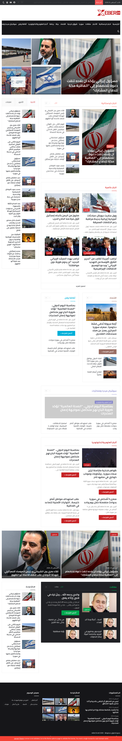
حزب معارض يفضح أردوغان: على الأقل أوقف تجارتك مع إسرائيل (19, 86)
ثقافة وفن (22, 24)
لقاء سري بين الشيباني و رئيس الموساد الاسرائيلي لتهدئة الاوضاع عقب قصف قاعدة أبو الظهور (47, 54)
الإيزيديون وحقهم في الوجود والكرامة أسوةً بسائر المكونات (93, 634)
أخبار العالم (35, 700)
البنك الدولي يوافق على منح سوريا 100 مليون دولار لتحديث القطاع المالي (94, 362)
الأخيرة (32, 102)
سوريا (81, 24)
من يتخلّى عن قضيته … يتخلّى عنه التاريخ (55, 621)
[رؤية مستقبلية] (72, 634)
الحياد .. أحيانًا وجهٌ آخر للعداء (93, 621)
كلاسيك (25, 704)
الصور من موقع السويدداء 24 (20, 700)
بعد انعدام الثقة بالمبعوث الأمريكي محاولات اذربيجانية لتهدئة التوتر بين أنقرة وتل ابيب (13, 210)
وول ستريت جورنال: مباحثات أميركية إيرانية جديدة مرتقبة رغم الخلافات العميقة (101, 218)
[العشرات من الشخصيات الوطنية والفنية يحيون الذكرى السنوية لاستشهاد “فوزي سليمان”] (28, 237)
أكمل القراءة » (108, 351)
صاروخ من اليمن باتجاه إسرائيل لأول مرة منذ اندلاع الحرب (62, 217)
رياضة (51, 24)
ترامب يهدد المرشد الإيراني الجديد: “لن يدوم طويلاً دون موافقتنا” (64, 261)
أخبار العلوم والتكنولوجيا (38, 24)
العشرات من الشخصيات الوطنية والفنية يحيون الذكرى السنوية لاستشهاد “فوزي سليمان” (12, 241)
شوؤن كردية (72, 24)
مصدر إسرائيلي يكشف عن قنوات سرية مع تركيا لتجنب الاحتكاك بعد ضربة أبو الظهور (13, 257)
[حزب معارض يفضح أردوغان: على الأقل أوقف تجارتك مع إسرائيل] (72, 156)
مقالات (88, 24)
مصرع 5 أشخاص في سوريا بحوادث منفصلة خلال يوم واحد (62, 341)
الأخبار (95, 24)
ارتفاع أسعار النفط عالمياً (94, 373)
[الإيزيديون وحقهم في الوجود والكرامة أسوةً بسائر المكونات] (110, 634)
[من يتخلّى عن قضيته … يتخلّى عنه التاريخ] (72, 622)
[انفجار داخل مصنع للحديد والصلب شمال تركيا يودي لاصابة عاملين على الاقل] (28, 223)
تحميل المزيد (80, 286)
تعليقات (8, 102)
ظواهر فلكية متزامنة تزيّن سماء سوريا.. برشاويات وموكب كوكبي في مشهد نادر (100, 473)
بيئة (57, 24)
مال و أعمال (15, 704)
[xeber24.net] (108, 13)
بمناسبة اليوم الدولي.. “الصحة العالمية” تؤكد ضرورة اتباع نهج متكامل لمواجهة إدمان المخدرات (62, 310)
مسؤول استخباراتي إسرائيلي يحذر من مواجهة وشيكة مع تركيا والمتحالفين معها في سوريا (47, 84)
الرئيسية (116, 24)
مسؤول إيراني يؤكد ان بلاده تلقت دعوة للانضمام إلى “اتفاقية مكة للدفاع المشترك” (92, 85)
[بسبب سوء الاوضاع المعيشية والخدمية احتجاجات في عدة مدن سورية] (72, 168)
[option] (61, 66)
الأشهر (21, 102)
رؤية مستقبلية (58, 631)
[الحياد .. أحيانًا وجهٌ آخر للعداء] (110, 622)
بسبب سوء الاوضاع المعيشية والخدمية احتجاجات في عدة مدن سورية (55, 169)
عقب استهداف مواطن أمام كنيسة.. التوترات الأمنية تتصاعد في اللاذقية (61, 349)
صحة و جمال (34, 704)
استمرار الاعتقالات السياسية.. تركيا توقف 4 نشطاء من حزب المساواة (57, 425)
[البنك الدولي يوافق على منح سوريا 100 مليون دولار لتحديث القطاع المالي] (110, 361)
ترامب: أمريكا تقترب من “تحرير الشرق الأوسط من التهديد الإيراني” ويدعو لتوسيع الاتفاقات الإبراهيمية (100, 263)
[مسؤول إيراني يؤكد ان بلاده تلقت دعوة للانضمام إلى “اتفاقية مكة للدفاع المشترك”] (90, 66)
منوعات (7, 704)
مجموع (114, 534)
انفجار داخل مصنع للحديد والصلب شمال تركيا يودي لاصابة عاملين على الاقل (13, 225)
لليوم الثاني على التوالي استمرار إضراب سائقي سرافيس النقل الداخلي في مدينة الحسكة (66, 2)
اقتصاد (63, 24)
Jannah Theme (19, 738)
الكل (56, 103)
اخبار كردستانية (105, 24)
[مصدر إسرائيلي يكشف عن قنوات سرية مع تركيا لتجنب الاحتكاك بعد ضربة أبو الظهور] (28, 254)
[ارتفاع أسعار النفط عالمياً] (110, 374)
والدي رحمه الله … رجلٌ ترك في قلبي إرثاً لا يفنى (63, 596)
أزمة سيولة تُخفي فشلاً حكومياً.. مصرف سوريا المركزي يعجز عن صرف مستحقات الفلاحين (104, 328)
